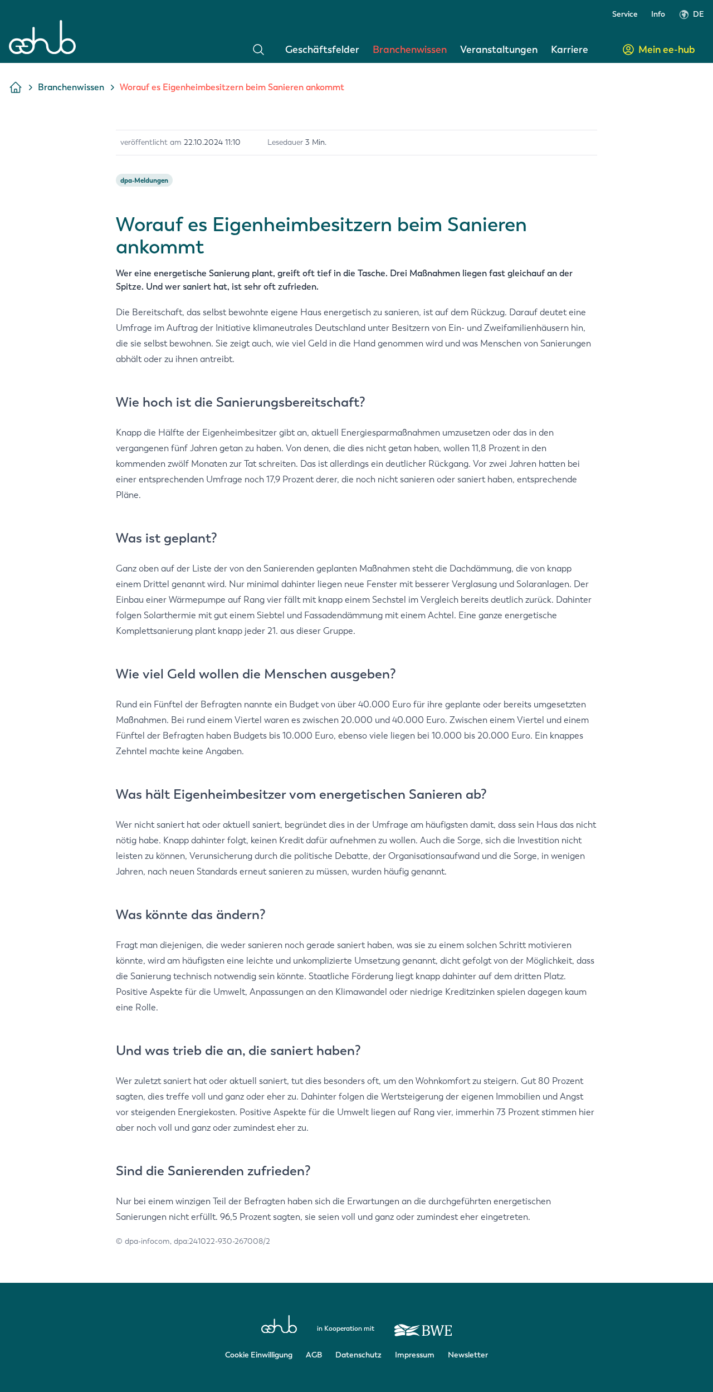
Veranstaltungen (499, 49)
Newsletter (468, 1355)
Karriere (569, 49)
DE (698, 14)
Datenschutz (358, 1355)
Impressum (414, 1355)
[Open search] (258, 49)
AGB (314, 1355)
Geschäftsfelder (322, 49)
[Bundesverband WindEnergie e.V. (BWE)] (423, 1325)
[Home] (42, 37)
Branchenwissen (410, 49)
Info (658, 14)
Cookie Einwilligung (258, 1355)
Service (625, 14)
